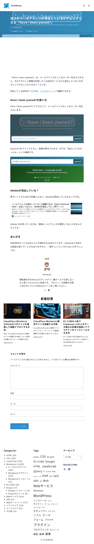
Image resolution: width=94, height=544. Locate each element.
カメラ (50, 501)
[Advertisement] (47, 57)
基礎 (41, 534)
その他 (9, 511)
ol (40, 476)
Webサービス (18, 31)
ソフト (37, 515)
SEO (8, 499)
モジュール (54, 529)
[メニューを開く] (84, 5)
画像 (48, 534)
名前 (12, 393)
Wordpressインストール (19, 478)
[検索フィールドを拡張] (89, 5)
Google (50, 461)
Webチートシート (14, 502)
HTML (9, 455)
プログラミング (41, 529)
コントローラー (39, 507)
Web (46, 480)
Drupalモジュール (16, 493)
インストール (40, 500)
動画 (35, 534)
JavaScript (11, 461)
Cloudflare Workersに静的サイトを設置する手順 (46, 323)
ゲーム (47, 504)
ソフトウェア (12, 505)
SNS (36, 480)
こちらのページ (47, 91)
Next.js (35, 476)
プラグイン (41, 524)
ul (41, 480)
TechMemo (16, 5)
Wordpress (11, 464)
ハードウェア (12, 508)
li (44, 471)
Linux (48, 471)
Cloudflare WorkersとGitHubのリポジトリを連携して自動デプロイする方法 (17, 325)
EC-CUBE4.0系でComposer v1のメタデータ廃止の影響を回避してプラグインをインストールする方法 (76, 327)
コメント (15, 365)
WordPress (42, 495)
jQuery (37, 471)
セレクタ (51, 511)
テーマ (47, 515)
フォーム (38, 519)
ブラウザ (49, 519)
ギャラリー (38, 503)
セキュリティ (40, 510)
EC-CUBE (10, 484)
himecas (47, 274)
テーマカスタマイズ (17, 467)
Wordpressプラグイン (18, 473)
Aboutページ (44, 285)
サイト (13, 414)
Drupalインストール (17, 490)
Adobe (36, 457)
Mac (54, 471)
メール (13, 403)
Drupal (9, 487)
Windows (38, 490)
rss (50, 476)
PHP (45, 476)
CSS (8, 458)
